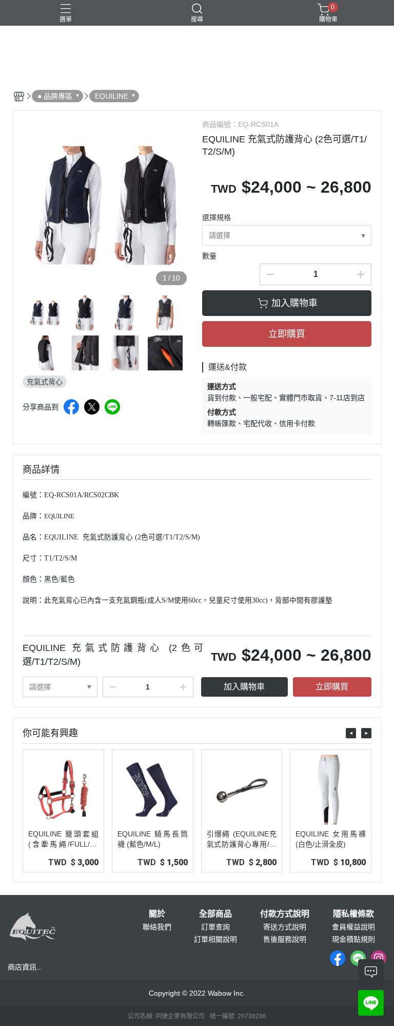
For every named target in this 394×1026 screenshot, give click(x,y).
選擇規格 (216, 217)
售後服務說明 (284, 939)
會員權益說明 (353, 926)
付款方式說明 (284, 914)
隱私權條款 (353, 914)
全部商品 (215, 914)
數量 (209, 256)
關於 (157, 914)
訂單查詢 (215, 926)
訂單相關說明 (215, 939)
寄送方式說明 (284, 926)
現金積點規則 (353, 939)
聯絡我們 (157, 926)
